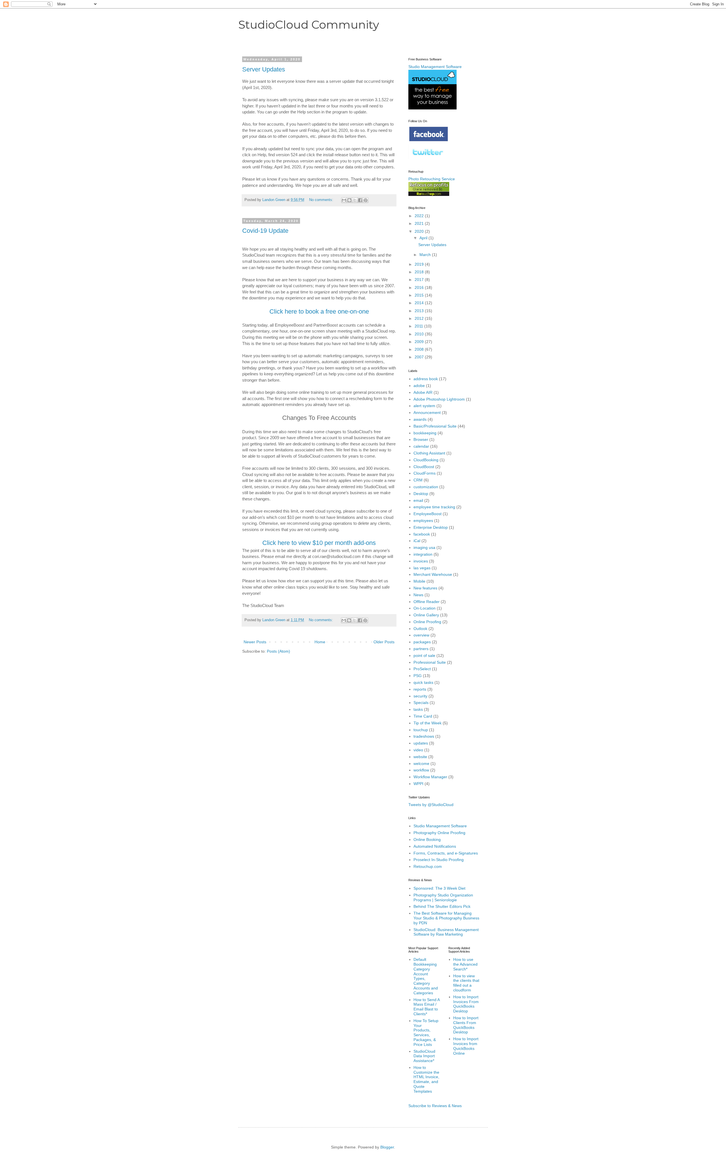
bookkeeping (424, 433)
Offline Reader (426, 601)
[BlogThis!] (349, 200)
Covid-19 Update (265, 230)
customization (425, 487)
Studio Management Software (440, 826)
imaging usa (424, 547)
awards (420, 419)
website (420, 756)
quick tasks (423, 682)
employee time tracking (434, 507)
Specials (421, 702)
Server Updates (263, 69)
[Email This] (344, 200)
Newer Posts (255, 642)
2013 (420, 310)
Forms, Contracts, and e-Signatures (445, 853)
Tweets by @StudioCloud (430, 804)
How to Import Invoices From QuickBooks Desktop (466, 1004)
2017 (420, 279)
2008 (420, 349)
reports (419, 689)
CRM (418, 480)
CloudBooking (425, 460)
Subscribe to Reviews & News (435, 1105)
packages (422, 642)
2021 (420, 223)
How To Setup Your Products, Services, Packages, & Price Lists (425, 1032)
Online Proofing (427, 621)
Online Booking (427, 839)
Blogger (387, 1147)
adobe (419, 385)
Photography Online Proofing (439, 832)
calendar (421, 446)
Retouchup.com (427, 866)
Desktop (420, 493)
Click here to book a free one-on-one (319, 311)
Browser (420, 439)
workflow (421, 770)
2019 (420, 264)
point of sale (424, 655)
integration (422, 554)
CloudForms (424, 473)
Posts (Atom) (278, 651)
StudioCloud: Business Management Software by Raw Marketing (446, 932)
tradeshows (423, 736)
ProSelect (422, 669)
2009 (420, 341)
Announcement (427, 412)
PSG (417, 675)
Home (320, 642)
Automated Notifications (434, 846)
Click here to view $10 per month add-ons (319, 542)
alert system (424, 405)
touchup (420, 730)
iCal (416, 540)
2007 (420, 357)
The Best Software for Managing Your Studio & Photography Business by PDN (446, 918)
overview (421, 635)
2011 (419, 326)
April (424, 238)
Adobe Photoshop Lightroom (439, 399)
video (418, 750)
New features (425, 588)
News (418, 595)
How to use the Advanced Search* (465, 964)
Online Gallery (426, 615)
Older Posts (383, 642)
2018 (420, 272)
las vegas (421, 568)
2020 (420, 231)
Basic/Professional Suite (435, 426)
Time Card (422, 716)
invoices (420, 561)
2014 (420, 303)
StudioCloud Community (308, 24)
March (425, 254)
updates (420, 743)
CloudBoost (423, 466)
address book (425, 379)
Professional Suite (429, 662)
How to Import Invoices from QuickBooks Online (465, 1046)
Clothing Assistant (429, 453)
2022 (420, 215)
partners (421, 648)
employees (423, 520)
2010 (420, 334)
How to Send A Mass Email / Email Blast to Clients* (426, 1006)
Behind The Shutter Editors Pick (441, 906)
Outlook (420, 628)
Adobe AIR (422, 392)
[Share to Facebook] (360, 200)
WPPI (418, 783)
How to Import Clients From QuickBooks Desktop (465, 1025)
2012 (420, 318)
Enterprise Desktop (430, 527)
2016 (420, 287)
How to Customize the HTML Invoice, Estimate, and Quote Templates (426, 1079)
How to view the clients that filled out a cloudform (466, 983)
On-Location (424, 608)
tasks (418, 709)
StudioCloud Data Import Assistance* (424, 1056)
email (418, 500)
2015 (420, 295)
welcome (421, 763)
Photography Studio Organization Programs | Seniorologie (443, 897)
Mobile (419, 581)
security (420, 696)
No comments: (321, 200)
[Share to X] (355, 200)
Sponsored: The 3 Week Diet (439, 888)
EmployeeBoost (427, 513)
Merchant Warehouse (432, 574)
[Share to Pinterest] (365, 200)
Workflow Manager (430, 777)
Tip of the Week (427, 723)
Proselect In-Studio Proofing (438, 859)
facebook (421, 534)
